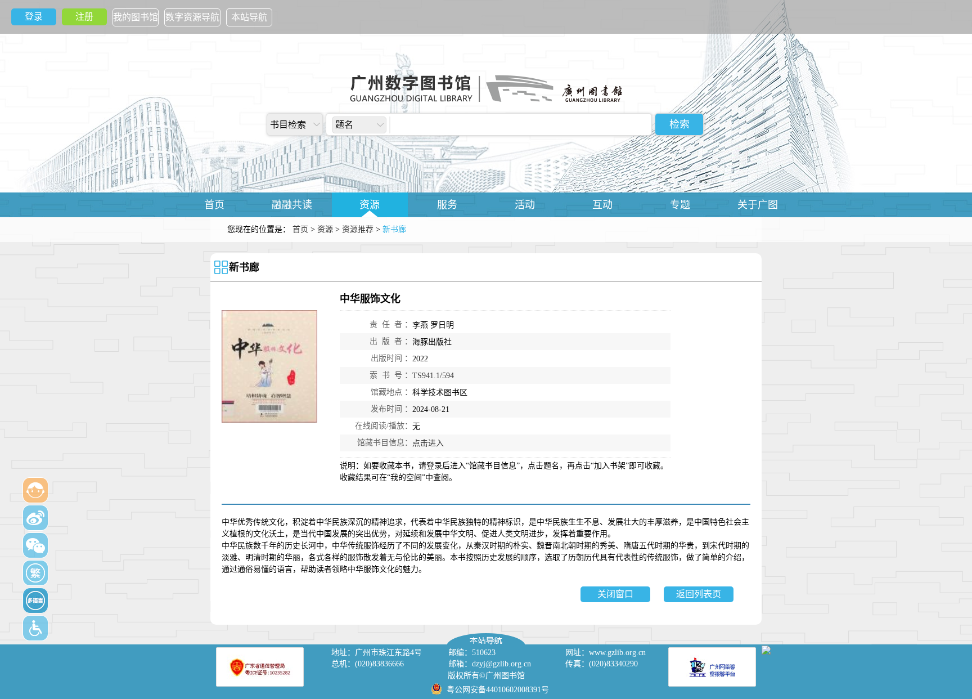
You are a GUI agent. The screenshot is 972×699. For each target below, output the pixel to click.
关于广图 (757, 204)
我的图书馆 (135, 17)
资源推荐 (358, 229)
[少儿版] (35, 490)
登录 (34, 16)
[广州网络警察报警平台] (712, 667)
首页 (214, 204)
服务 (447, 204)
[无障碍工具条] (35, 628)
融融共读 (292, 204)
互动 (602, 204)
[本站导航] (486, 636)
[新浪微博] (35, 518)
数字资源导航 (192, 17)
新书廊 (244, 267)
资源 (369, 204)
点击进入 (428, 443)
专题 (680, 204)
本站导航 (249, 17)
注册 (84, 16)
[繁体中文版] (35, 573)
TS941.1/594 (433, 375)
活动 (525, 204)
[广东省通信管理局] (260, 667)
